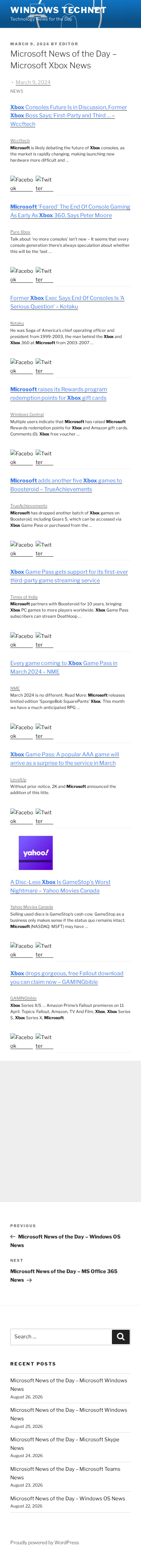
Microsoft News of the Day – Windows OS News (67, 1499)
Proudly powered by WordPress (44, 1542)
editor (68, 44)
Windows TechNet (58, 10)
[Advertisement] (70, 1131)
